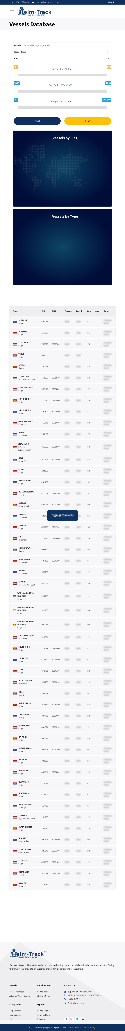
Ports (11, 1019)
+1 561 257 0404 (75, 998)
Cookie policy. (89, 1027)
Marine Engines (43, 1010)
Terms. (71, 1027)
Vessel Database (16, 991)
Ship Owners (15, 1010)
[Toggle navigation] (11, 12)
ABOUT (111, 2)
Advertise (41, 1019)
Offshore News (43, 996)
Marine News (42, 991)
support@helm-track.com (80, 991)
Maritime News (43, 1015)
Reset (88, 121)
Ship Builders (15, 1015)
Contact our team (76, 1003)
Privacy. (78, 1027)
